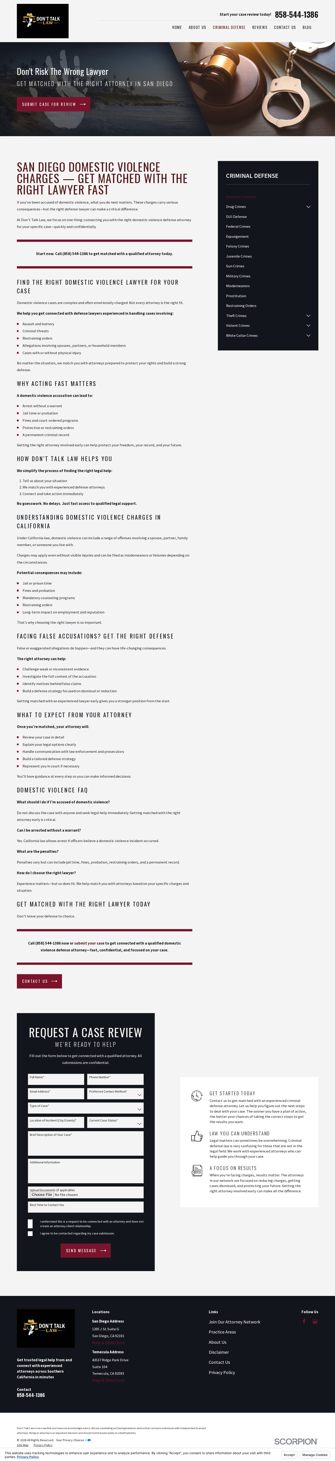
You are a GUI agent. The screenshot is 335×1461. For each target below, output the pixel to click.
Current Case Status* (103, 1120)
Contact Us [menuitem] (285, 27)
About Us (217, 1342)
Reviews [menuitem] (260, 27)
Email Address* (40, 1091)
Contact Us (219, 1362)
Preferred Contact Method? (108, 1091)
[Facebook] (304, 1321)
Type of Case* (39, 1106)
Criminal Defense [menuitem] (229, 27)
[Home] (43, 21)
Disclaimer (219, 1352)
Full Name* (37, 1077)
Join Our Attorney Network (234, 1322)
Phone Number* (100, 1077)
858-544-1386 (296, 14)
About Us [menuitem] (197, 27)
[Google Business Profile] (315, 1321)
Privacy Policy (222, 1372)
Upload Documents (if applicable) (52, 1190)
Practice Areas (222, 1332)
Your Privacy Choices (70, 1440)
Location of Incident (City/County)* (53, 1120)
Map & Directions (108, 1342)
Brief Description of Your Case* (51, 1135)
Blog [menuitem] (307, 27)
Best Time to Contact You (47, 1205)
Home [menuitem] (177, 27)
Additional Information (45, 1162)
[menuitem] (268, 197)
